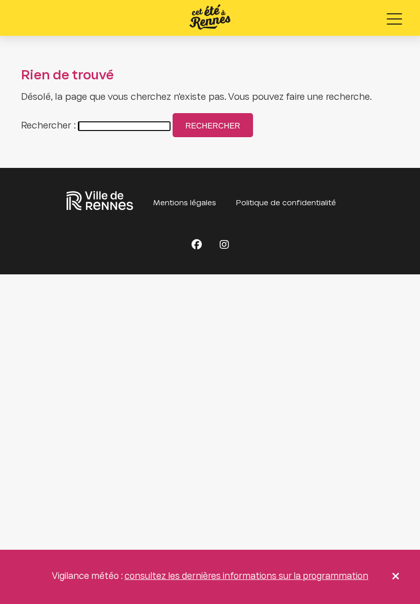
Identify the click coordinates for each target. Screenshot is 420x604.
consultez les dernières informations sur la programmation (246, 577)
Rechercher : (48, 126)
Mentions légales (184, 203)
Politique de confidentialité (286, 203)
